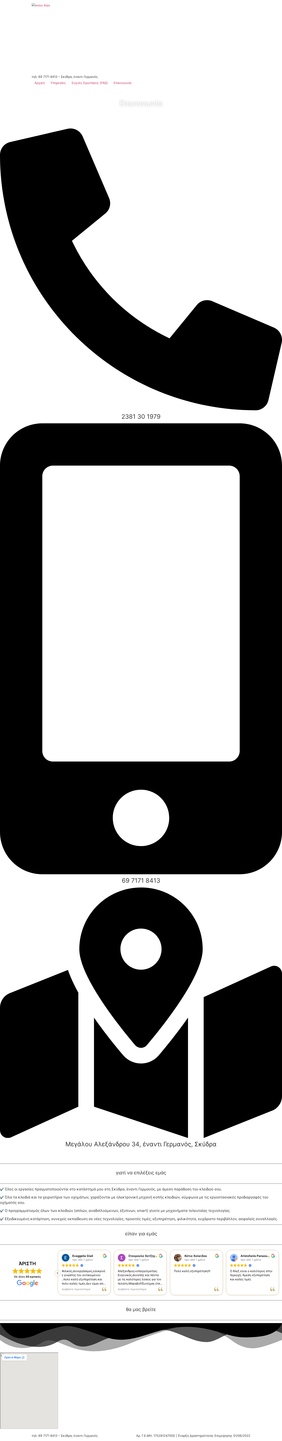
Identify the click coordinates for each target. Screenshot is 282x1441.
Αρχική (40, 83)
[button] (279, 1273)
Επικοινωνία (122, 83)
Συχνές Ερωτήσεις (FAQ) (90, 83)
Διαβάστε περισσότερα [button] (76, 1289)
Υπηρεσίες (58, 83)
